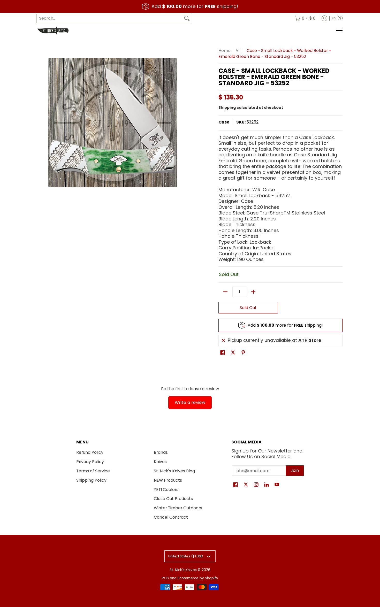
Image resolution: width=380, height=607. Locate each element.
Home (224, 50)
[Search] (187, 18)
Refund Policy (89, 452)
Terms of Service (93, 471)
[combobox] (109, 18)
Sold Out (248, 308)
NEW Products (168, 480)
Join (295, 470)
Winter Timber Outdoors (178, 508)
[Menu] (339, 30)
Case (223, 122)
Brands (161, 452)
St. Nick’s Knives (183, 569)
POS (165, 578)
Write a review (190, 402)
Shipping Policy (91, 480)
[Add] (253, 291)
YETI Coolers (166, 490)
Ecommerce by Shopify (198, 578)
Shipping (227, 107)
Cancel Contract (171, 517)
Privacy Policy (90, 462)
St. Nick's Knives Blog (174, 471)
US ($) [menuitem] (337, 18)
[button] (222, 353)
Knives (160, 462)
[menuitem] (305, 18)
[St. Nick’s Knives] (53, 30)
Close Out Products (173, 499)
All (237, 50)
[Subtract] (225, 291)
